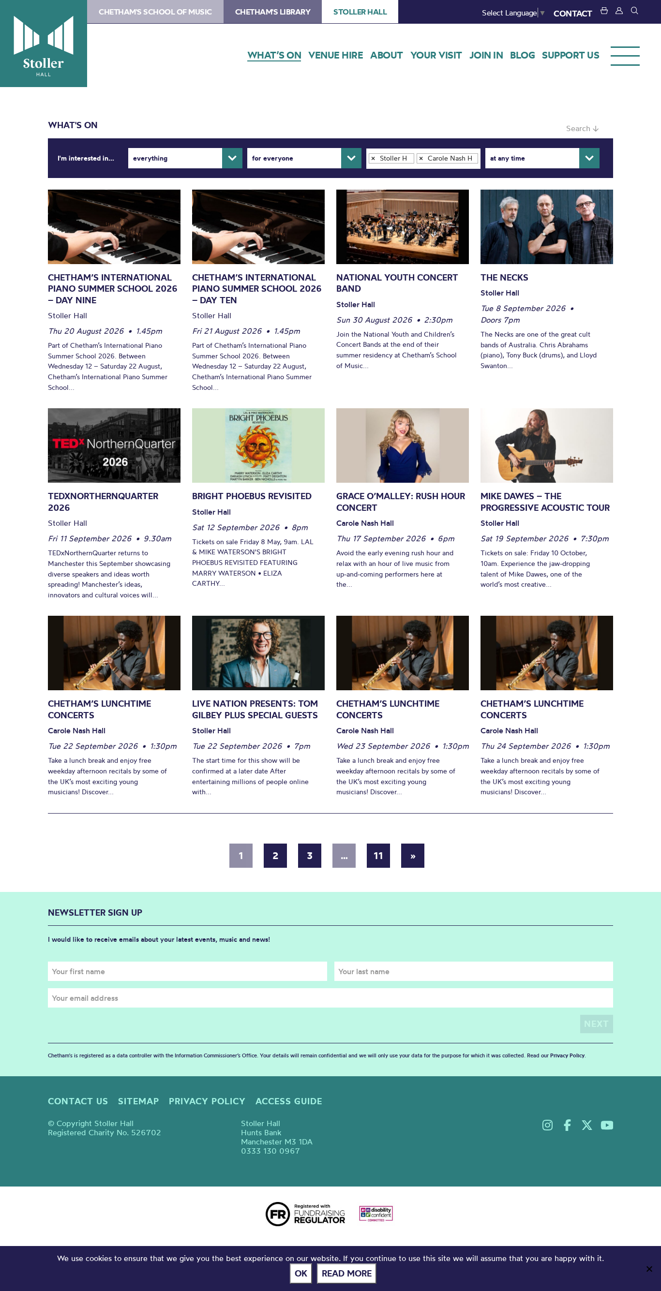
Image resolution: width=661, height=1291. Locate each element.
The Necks (504, 277)
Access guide (288, 1101)
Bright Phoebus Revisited (252, 496)
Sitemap (138, 1101)
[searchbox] (373, 171)
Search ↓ (582, 128)
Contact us (78, 1101)
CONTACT (573, 13)
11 (378, 855)
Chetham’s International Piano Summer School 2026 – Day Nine (113, 289)
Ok (301, 1273)
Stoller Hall (43, 43)
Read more (347, 1273)
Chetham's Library (273, 11)
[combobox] (423, 158)
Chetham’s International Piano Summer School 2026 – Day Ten (257, 289)
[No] (649, 1269)
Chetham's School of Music (155, 11)
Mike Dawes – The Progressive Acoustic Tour (545, 501)
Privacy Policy (567, 1055)
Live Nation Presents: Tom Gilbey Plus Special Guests (255, 709)
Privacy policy (207, 1101)
